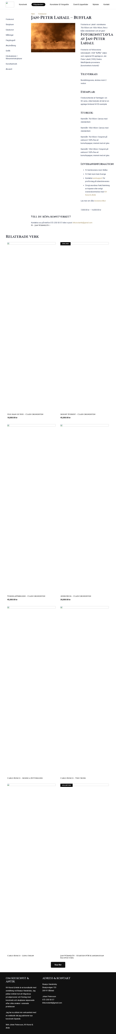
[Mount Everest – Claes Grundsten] (84, 327)
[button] (28, 4)
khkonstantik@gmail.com (82, 223)
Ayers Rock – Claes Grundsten (75, 596)
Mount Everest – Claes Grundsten (77, 414)
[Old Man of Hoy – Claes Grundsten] (31, 327)
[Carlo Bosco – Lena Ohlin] (31, 868)
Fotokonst (42, 14)
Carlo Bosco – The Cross (73, 778)
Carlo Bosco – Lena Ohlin (20, 955)
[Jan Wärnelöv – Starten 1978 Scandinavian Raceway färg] (84, 868)
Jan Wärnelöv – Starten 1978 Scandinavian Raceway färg (82, 956)
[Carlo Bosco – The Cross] (84, 691)
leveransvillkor (100, 201)
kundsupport (97, 178)
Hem (33, 14)
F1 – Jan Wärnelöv (40, 225)
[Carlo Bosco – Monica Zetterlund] (31, 691)
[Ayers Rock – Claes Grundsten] (84, 509)
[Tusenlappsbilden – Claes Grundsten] (31, 509)
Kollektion (66, 785)
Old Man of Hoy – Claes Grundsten (25, 414)
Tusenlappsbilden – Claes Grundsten (26, 596)
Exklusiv (65, 244)
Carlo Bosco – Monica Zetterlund (25, 778)
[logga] (10, 4)
